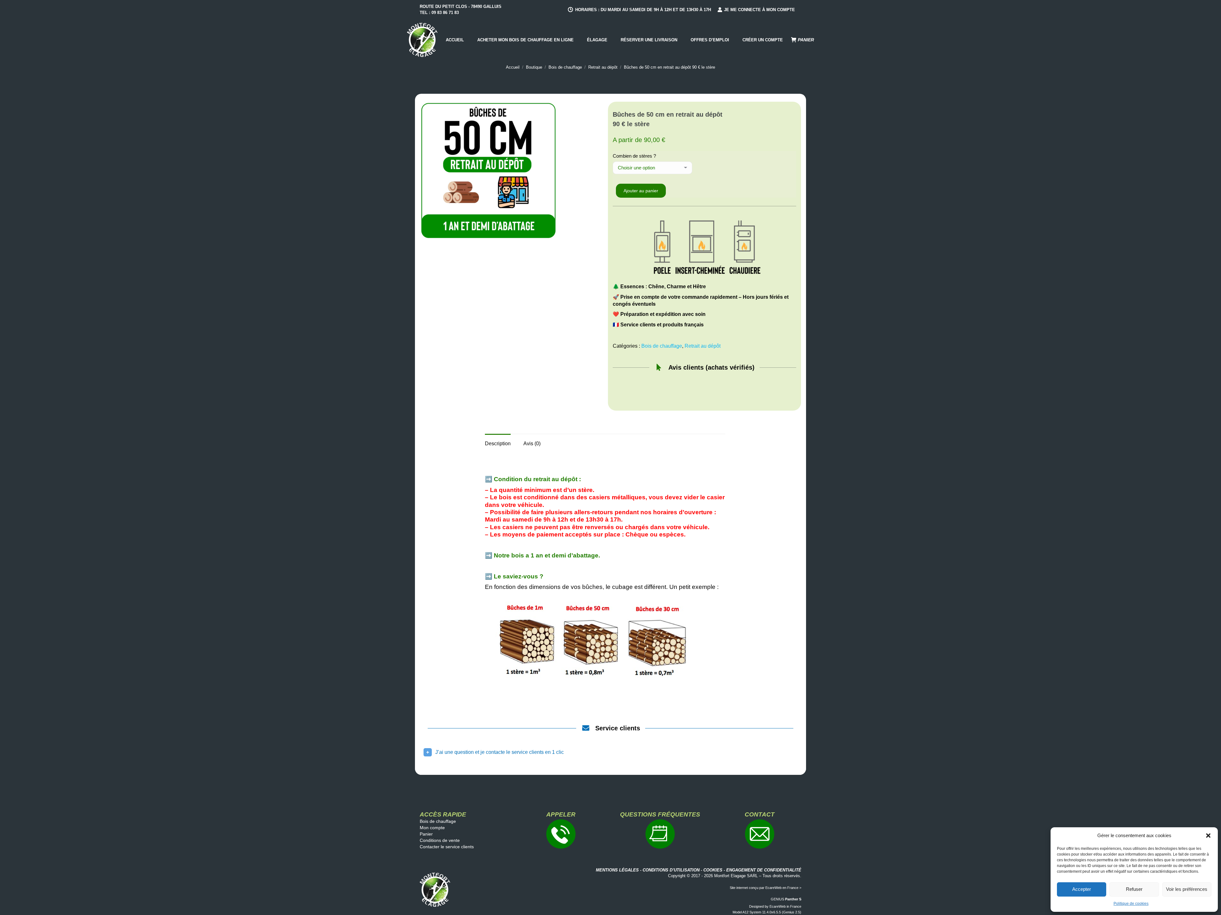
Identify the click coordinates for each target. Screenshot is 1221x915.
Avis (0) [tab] (532, 443)
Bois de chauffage (661, 346)
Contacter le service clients (447, 846)
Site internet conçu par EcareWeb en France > (765, 888)
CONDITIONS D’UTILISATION (671, 870)
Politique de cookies (1131, 903)
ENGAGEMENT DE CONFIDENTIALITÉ (763, 870)
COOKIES (712, 870)
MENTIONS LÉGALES (617, 870)
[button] (1208, 835)
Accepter (1081, 889)
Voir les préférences (1186, 889)
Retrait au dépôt (703, 346)
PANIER (806, 39)
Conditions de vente (440, 840)
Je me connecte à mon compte (759, 9)
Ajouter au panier (641, 190)
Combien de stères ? (634, 156)
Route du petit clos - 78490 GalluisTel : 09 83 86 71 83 (460, 9)
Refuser (1134, 889)
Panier (426, 833)
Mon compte (432, 827)
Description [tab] (498, 443)
